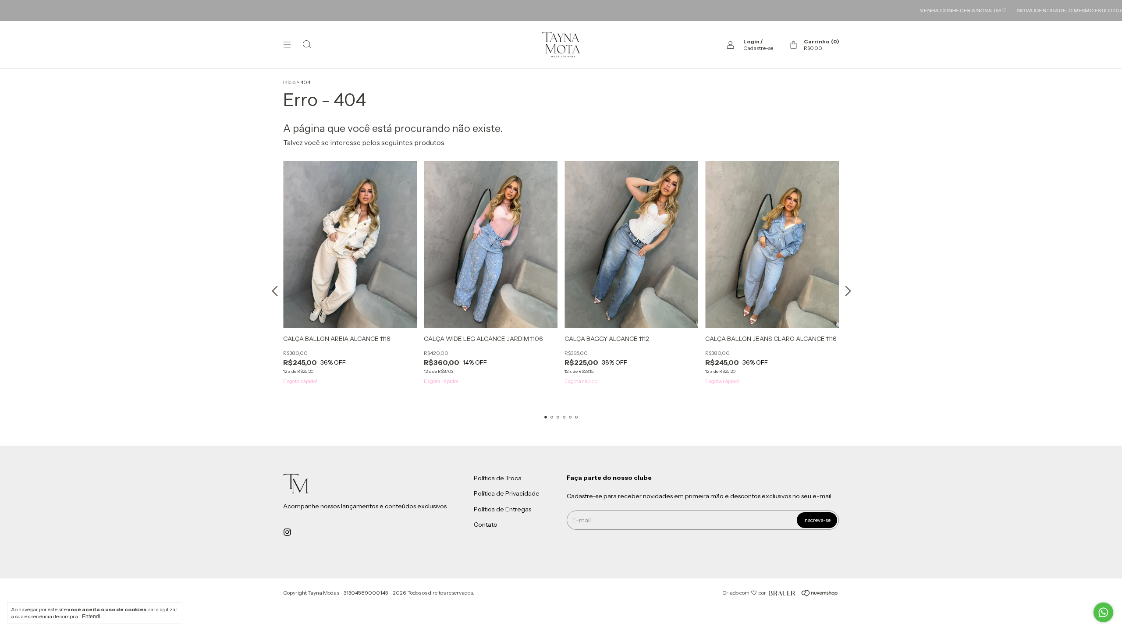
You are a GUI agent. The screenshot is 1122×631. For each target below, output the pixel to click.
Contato (485, 525)
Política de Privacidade (507, 494)
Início (289, 82)
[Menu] (287, 45)
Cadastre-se (758, 48)
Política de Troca (498, 478)
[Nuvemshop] (807, 593)
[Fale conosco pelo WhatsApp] (1103, 612)
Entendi (91, 616)
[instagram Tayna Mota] (287, 532)
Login (751, 41)
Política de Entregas (502, 509)
